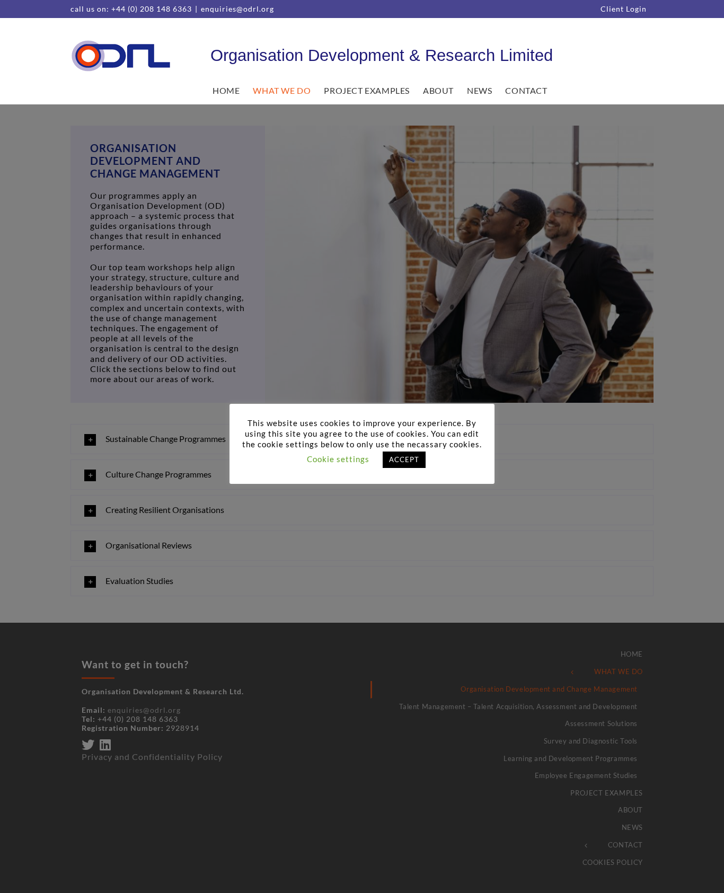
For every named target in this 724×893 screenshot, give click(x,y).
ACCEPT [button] (404, 459)
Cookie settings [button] (338, 459)
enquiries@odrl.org (237, 8)
